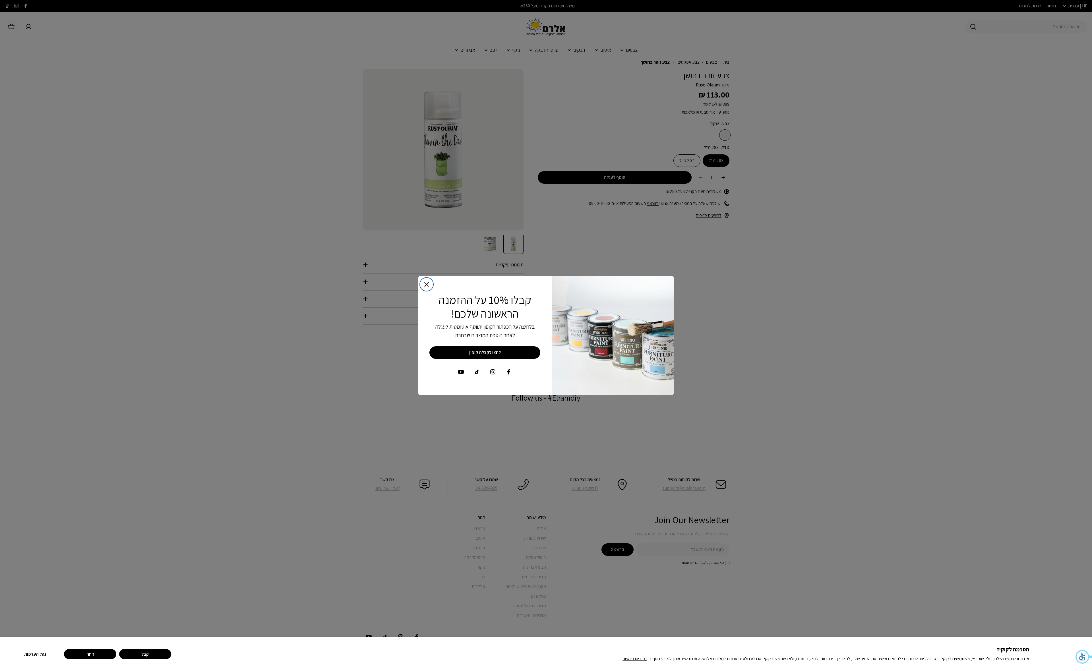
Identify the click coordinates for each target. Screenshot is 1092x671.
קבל (145, 654)
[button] (1083, 657)
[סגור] (426, 284)
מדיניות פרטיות (634, 659)
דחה (90, 654)
